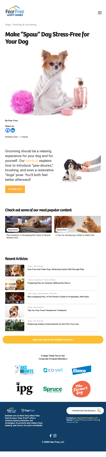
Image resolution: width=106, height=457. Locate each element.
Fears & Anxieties (35, 280)
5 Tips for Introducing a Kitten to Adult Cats (75, 235)
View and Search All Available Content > (52, 339)
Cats (30, 294)
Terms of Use (72, 422)
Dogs (8, 24)
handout (32, 161)
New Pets (53, 294)
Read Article (13, 230)
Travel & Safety (49, 280)
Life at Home (38, 266)
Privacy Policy (79, 420)
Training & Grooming (24, 24)
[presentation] (6, 226)
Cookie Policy (92, 420)
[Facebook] (7, 130)
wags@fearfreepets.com (87, 418)
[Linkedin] (12, 130)
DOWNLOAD (15, 189)
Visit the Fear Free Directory (83, 411)
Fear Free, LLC (57, 442)
